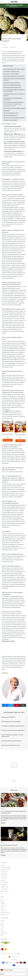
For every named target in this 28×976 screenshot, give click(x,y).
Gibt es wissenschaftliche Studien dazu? (12, 85)
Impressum (3, 931)
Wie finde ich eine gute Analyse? (10, 120)
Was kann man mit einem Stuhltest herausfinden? (14, 117)
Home (3, 35)
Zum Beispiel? (7, 110)
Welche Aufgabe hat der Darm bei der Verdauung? (14, 69)
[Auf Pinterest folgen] (8, 953)
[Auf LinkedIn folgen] (15, 953)
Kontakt (2, 908)
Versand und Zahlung (5, 912)
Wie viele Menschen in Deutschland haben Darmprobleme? (13, 99)
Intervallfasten (4, 873)
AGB (2, 935)
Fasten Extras (4, 876)
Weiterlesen (3, 822)
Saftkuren (3, 865)
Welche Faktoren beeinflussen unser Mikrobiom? (14, 76)
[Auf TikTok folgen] (11, 953)
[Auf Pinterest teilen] (17, 705)
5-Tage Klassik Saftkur (5, 869)
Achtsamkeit (13, 47)
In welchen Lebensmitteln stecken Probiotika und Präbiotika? (14, 94)
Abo (1, 893)
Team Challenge (4, 889)
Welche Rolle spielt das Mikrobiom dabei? (12, 87)
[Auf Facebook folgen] (1, 953)
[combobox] (14, 970)
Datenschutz (3, 933)
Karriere (2, 924)
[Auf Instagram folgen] (4, 953)
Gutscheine (3, 880)
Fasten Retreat (4, 878)
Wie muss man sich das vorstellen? (11, 73)
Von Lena (4, 44)
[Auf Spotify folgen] (18, 953)
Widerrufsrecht (4, 914)
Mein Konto (3, 910)
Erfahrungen (3, 905)
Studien (2, 901)
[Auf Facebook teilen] (5, 705)
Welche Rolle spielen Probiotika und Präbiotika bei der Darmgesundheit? (14, 90)
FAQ (2, 899)
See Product (8, 440)
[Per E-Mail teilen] (23, 705)
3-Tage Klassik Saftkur (5, 867)
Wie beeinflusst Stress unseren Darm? (12, 82)
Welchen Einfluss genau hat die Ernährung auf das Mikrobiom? (14, 79)
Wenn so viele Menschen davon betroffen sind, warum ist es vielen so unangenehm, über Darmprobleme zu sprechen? (13, 104)
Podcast (2, 920)
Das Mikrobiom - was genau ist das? (11, 71)
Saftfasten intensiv (4, 871)
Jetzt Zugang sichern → (14, 6)
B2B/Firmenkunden (5, 891)
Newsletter (3, 903)
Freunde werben (4, 884)
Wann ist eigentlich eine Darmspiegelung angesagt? (14, 108)
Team (2, 922)
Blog (7, 35)
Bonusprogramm (4, 882)
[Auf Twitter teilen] (11, 705)
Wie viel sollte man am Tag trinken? (9, 845)
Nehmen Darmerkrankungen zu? (11, 115)
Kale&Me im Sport (4, 886)
